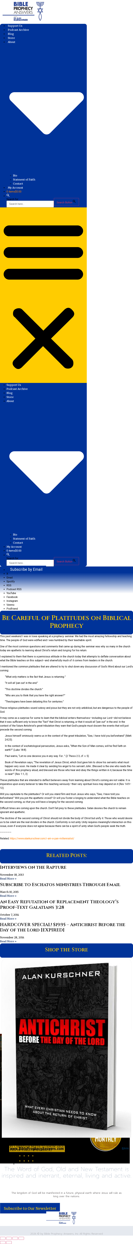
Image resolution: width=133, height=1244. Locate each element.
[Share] (15, 1238)
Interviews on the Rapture (33, 867)
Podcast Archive (18, 29)
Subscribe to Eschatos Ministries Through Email (60, 885)
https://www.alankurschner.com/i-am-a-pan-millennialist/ (42, 838)
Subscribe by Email (26, 569)
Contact (18, 183)
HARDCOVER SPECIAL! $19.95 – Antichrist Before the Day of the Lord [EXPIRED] (62, 927)
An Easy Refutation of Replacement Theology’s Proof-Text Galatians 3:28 (59, 904)
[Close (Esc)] (21, 1238)
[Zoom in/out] (3, 1238)
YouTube (11, 593)
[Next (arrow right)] (9, 1242)
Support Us (15, 25)
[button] (8, 196)
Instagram (12, 600)
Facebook (12, 597)
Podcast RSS (14, 589)
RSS (8, 585)
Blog (11, 33)
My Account (15, 187)
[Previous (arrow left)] (3, 1242)
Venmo (10, 604)
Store (11, 38)
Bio (15, 175)
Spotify (10, 581)
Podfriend (12, 608)
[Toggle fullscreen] (9, 1238)
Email (9, 577)
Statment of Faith (24, 179)
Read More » (8, 878)
